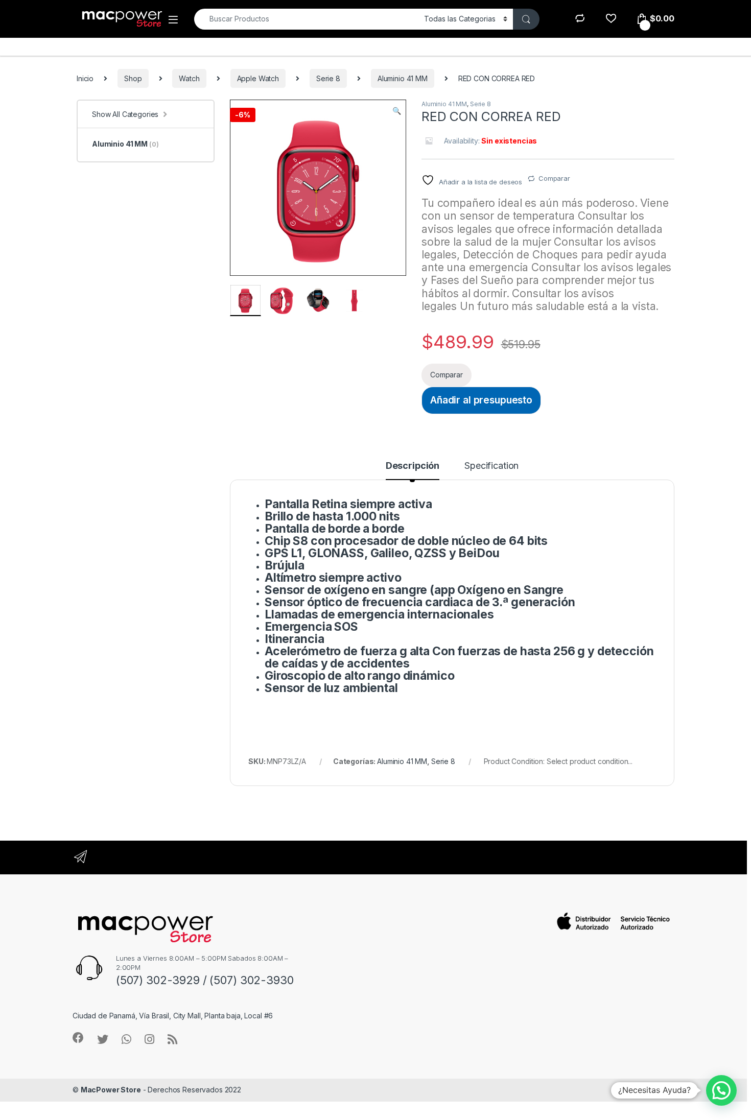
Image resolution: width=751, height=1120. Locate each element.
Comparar (554, 178)
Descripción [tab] (412, 466)
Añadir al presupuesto (481, 400)
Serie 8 (328, 78)
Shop (133, 78)
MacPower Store (111, 1089)
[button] (396, 111)
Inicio (85, 78)
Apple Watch (258, 78)
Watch (189, 78)
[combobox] (306, 19)
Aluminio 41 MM (403, 78)
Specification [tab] (491, 466)
